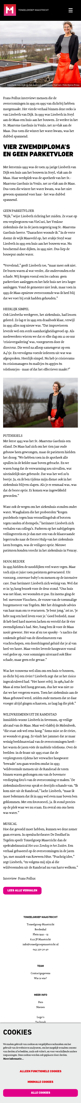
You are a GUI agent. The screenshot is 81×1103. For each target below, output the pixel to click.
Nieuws (40, 1007)
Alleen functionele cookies (40, 1071)
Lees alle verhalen (22, 890)
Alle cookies (40, 1092)
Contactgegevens (40, 973)
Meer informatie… (13, 1059)
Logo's (40, 1017)
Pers (40, 1002)
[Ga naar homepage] (34, 10)
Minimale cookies (40, 1082)
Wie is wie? (40, 978)
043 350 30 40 (40, 949)
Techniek (40, 1022)
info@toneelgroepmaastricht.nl (41, 944)
